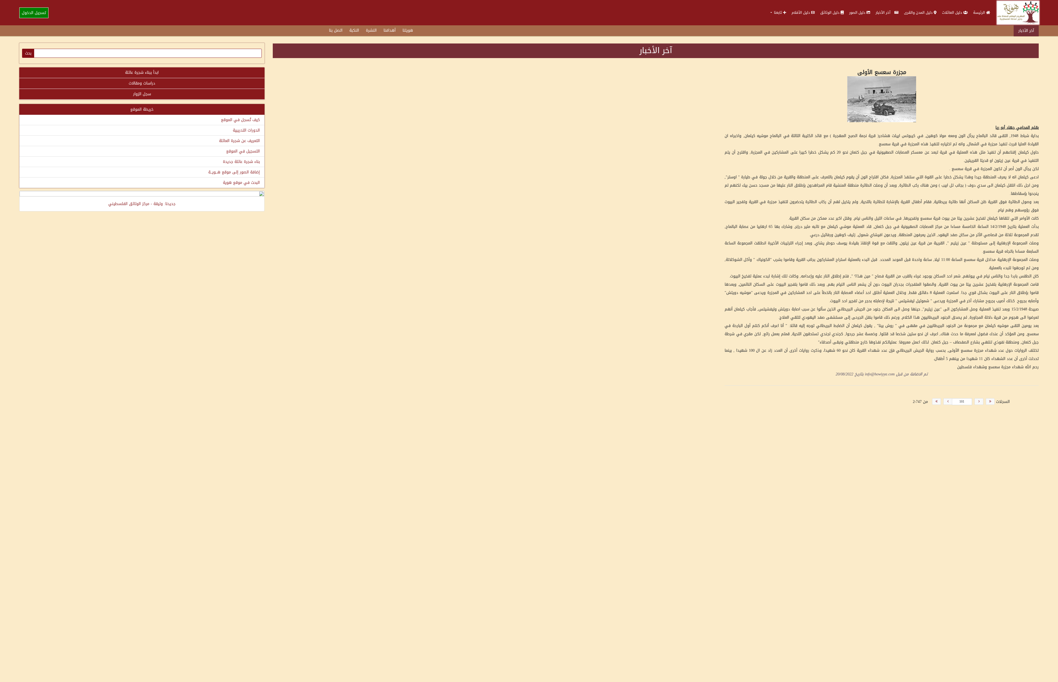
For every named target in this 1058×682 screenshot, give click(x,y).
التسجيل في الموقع (243, 151)
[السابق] (979, 401)
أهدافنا (390, 30)
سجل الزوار (142, 94)
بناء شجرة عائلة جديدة (241, 161)
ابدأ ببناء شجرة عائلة (142, 72)
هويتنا (408, 30)
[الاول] (990, 401)
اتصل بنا (335, 30)
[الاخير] (936, 401)
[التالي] (947, 401)
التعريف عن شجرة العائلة (239, 140)
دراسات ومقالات (142, 83)
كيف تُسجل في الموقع (240, 120)
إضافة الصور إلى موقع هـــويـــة (234, 172)
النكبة (354, 30)
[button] (778, 12)
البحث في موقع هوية (241, 182)
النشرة (371, 30)
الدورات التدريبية (246, 130)
